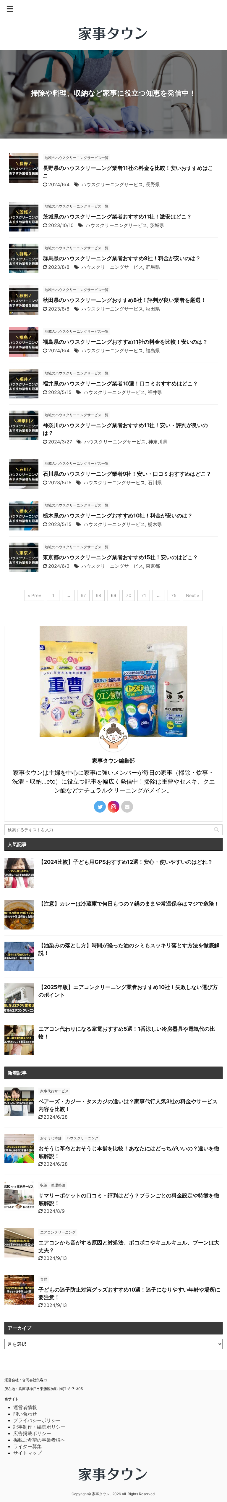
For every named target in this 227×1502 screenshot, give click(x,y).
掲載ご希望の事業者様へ (39, 1440)
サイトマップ (27, 1453)
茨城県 (157, 225)
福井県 (155, 392)
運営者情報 (25, 1407)
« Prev (34, 595)
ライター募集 (27, 1446)
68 (98, 595)
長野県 (153, 184)
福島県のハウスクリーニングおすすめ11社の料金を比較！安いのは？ (125, 342)
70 (128, 595)
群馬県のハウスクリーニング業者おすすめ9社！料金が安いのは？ (122, 258)
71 (143, 595)
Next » (192, 595)
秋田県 (153, 309)
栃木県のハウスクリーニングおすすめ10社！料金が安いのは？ (118, 515)
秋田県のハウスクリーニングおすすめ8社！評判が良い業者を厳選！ (124, 300)
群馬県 (153, 267)
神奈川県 (157, 442)
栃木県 (155, 524)
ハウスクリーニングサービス (112, 184)
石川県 (155, 482)
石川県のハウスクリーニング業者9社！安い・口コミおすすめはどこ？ (127, 474)
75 (173, 595)
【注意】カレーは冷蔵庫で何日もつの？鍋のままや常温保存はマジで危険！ (128, 903)
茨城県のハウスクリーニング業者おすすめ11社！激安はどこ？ (117, 216)
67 (83, 595)
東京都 (153, 566)
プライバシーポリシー (37, 1420)
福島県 (153, 350)
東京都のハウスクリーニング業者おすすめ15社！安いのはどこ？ (120, 557)
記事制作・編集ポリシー (39, 1427)
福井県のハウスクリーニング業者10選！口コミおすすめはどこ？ (120, 383)
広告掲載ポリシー (32, 1433)
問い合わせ (25, 1414)
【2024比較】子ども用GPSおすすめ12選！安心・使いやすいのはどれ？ (125, 862)
